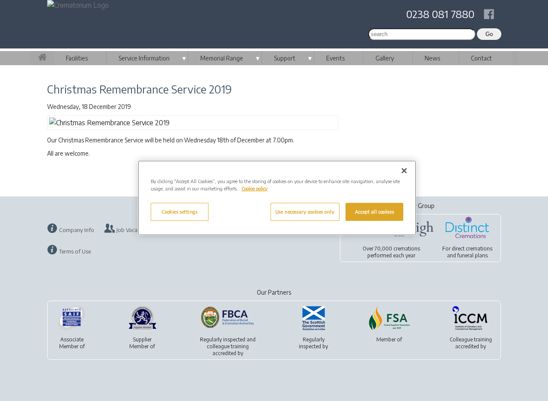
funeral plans (472, 255)
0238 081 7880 (440, 13)
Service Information (144, 58)
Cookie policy (254, 188)
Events (335, 58)
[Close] (404, 170)
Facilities (77, 58)
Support (284, 58)
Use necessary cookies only (305, 211)
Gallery (384, 58)
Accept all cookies (374, 211)
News (432, 58)
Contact (481, 58)
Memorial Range (221, 58)
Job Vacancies (132, 229)
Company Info (76, 229)
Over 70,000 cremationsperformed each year (391, 252)
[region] (277, 197)
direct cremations (472, 248)
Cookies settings (179, 211)
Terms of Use (75, 251)
